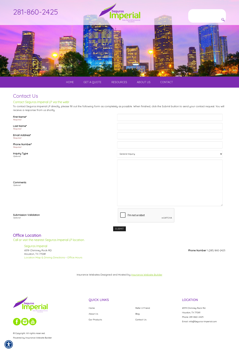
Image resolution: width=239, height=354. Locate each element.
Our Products (95, 319)
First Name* (20, 116)
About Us (93, 313)
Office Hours (74, 257)
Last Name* (20, 125)
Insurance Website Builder (146, 274)
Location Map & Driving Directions (44, 257)
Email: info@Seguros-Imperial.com (199, 321)
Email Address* (22, 135)
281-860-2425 (35, 11)
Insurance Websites (88, 274)
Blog (137, 313)
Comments (19, 182)
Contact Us (140, 319)
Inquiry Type (20, 153)
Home (92, 308)
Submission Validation (26, 214)
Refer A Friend (142, 308)
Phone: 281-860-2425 (193, 317)
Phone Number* (22, 144)
